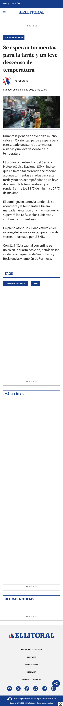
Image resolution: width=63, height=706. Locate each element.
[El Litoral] (31, 12)
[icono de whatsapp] (35, 688)
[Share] (56, 684)
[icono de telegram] (44, 688)
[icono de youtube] (9, 688)
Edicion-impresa (14, 37)
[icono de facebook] (26, 688)
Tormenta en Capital (16, 283)
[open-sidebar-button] (4, 12)
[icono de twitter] (18, 688)
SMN (36, 283)
